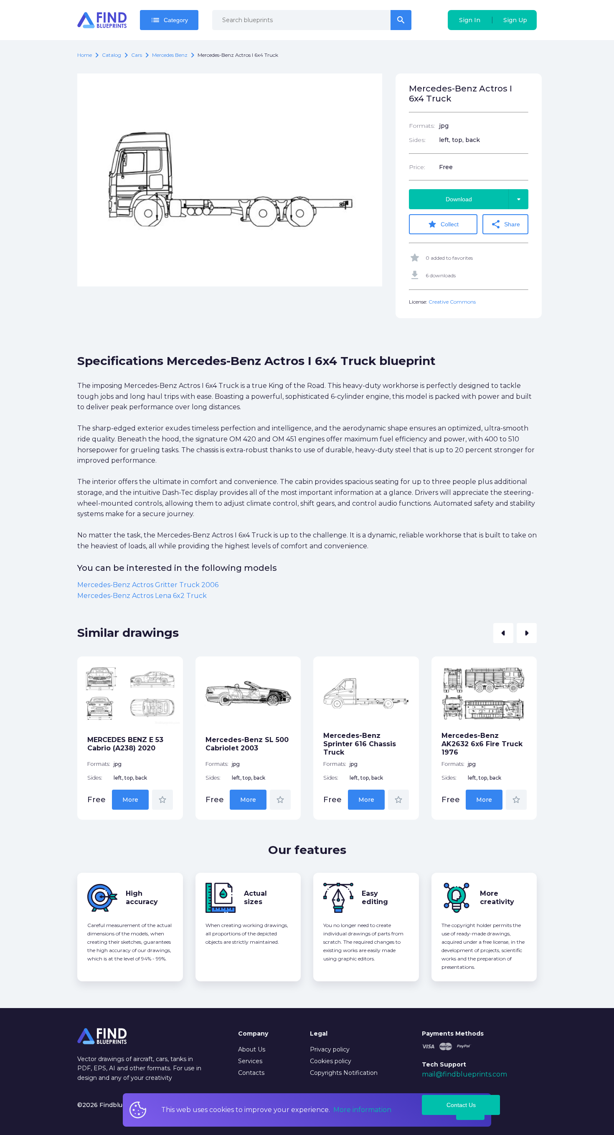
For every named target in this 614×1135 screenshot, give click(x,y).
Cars (136, 55)
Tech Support (444, 1064)
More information (362, 1110)
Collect (443, 224)
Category (169, 20)
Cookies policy (330, 1061)
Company (253, 1033)
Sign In (469, 20)
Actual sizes (255, 897)
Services (250, 1061)
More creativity (497, 897)
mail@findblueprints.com (464, 1074)
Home (84, 55)
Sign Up (515, 20)
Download (485, 199)
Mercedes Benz (170, 55)
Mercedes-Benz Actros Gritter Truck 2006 (147, 585)
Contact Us (461, 1105)
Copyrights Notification (344, 1073)
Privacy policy (330, 1049)
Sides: (417, 140)
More (130, 799)
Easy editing (375, 897)
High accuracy (142, 897)
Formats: (422, 125)
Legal (318, 1033)
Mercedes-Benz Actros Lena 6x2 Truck (142, 596)
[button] (503, 633)
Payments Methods (453, 1033)
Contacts (251, 1073)
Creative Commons (452, 302)
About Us (251, 1049)
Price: (417, 167)
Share (505, 224)
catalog (111, 55)
